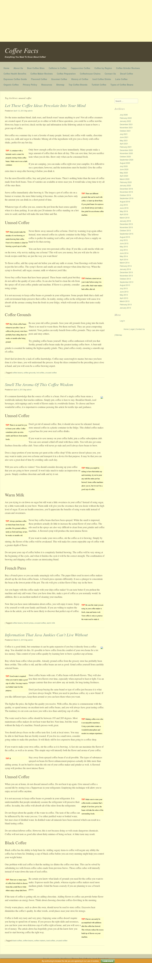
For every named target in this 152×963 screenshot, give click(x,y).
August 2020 (125, 163)
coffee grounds (30, 372)
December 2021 (126, 124)
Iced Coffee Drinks (101, 79)
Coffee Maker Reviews (41, 73)
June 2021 (124, 137)
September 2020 (126, 159)
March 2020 (124, 179)
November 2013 (126, 275)
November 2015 (126, 227)
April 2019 (124, 214)
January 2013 (125, 307)
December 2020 (126, 150)
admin (30, 110)
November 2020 (126, 153)
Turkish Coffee (99, 84)
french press (29, 623)
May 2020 (124, 172)
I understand (107, 961)
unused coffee (51, 372)
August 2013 (125, 285)
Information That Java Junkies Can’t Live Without (46, 634)
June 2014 (124, 253)
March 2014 (124, 262)
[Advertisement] (76, 21)
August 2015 (125, 237)
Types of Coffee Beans (121, 84)
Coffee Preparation (66, 73)
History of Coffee (79, 79)
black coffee (17, 940)
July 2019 (124, 205)
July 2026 (124, 114)
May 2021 (124, 140)
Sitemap (60, 84)
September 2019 (126, 198)
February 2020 (126, 182)
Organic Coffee (11, 84)
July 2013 (124, 288)
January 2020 (125, 185)
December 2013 (126, 272)
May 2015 (124, 246)
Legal (132, 329)
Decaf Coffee (126, 73)
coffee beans (17, 372)
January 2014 (125, 269)
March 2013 (124, 301)
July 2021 (124, 134)
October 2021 (125, 130)
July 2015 (124, 240)
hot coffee (40, 372)
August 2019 (125, 201)
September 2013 (126, 282)
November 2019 (126, 192)
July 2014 (124, 249)
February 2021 (126, 147)
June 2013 (124, 291)
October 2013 (125, 278)
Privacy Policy (30, 84)
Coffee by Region (103, 68)
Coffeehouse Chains (90, 73)
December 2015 (126, 224)
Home (6, 68)
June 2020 (124, 169)
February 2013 (126, 304)
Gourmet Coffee (59, 79)
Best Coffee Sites (36, 68)
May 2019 (124, 211)
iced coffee (50, 940)
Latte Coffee (121, 79)
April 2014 (124, 259)
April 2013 (124, 298)
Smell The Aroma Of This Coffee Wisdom (39, 384)
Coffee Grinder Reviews (128, 68)
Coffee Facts (21, 50)
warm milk (51, 623)
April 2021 (124, 143)
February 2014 (126, 266)
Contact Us (110, 73)
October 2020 (125, 156)
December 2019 (126, 188)
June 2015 (124, 243)
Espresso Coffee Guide (15, 79)
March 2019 (124, 217)
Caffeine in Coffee (58, 68)
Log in (122, 320)
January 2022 (125, 121)
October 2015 (125, 230)
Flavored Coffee (39, 79)
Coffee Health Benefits (15, 73)
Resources (46, 84)
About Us (18, 68)
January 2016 (125, 221)
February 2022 (126, 118)
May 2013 (124, 294)
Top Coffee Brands (78, 84)
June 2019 (124, 208)
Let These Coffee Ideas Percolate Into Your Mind (45, 105)
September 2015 (126, 233)
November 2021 (126, 127)
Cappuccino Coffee (80, 68)
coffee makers (39, 940)
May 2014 (124, 256)
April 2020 (124, 175)
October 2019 (125, 195)
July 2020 (124, 166)
